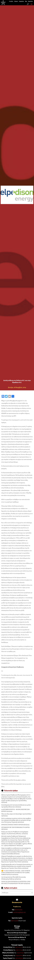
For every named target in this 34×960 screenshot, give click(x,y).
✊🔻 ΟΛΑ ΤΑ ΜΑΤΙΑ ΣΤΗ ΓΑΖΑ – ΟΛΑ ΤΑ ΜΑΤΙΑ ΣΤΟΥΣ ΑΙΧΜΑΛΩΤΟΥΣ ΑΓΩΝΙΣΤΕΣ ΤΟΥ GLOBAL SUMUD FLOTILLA (15, 872)
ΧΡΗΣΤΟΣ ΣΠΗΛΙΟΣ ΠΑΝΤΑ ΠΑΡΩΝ (12, 824)
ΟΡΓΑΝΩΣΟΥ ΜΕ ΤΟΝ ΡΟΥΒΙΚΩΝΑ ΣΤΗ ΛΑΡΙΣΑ (15, 827)
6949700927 (20, 953)
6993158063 (19, 955)
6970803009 (18, 909)
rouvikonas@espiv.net (19, 912)
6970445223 (19, 947)
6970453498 (14, 920)
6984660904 (19, 958)
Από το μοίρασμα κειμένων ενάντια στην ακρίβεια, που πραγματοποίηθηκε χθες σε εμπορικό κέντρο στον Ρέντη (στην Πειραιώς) (16, 820)
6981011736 (19, 950)
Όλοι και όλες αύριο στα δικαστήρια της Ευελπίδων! (16, 814)
